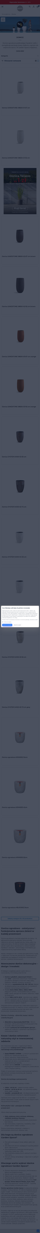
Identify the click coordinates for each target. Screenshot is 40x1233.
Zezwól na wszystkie (7, 624)
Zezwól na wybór (17, 624)
